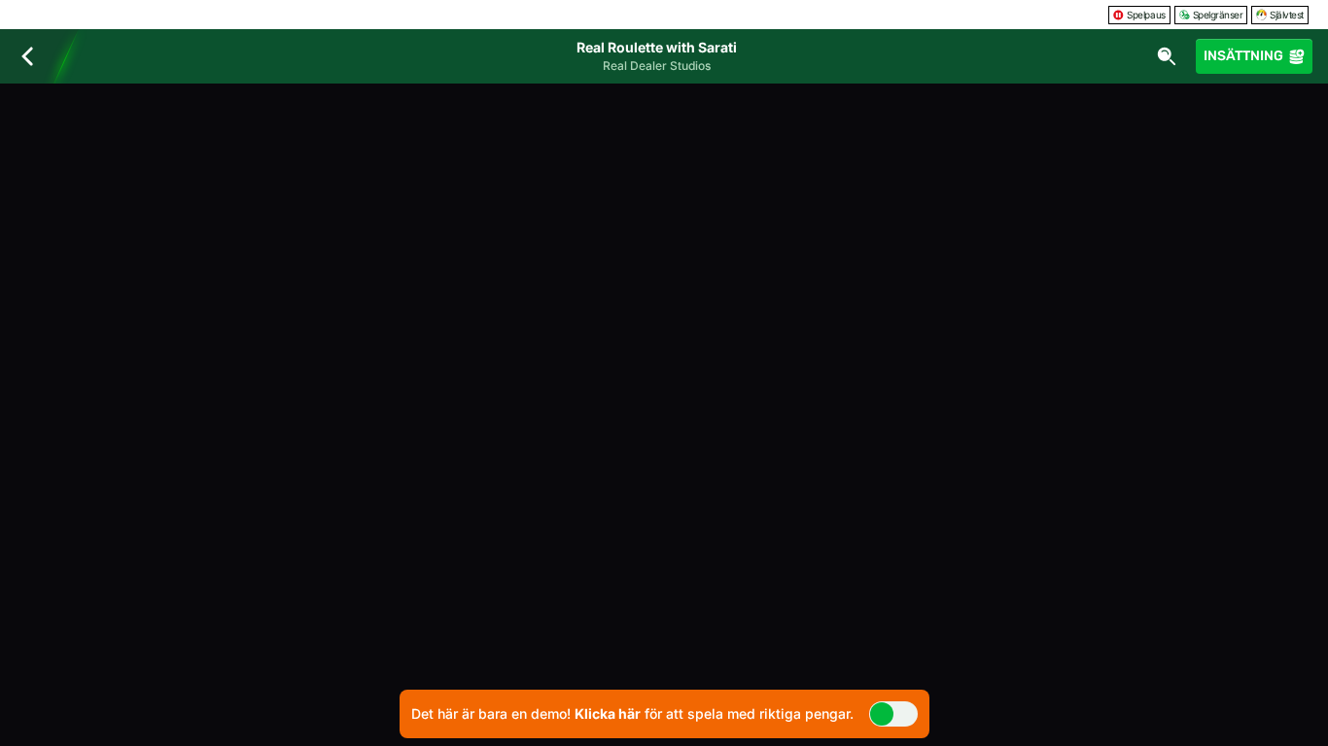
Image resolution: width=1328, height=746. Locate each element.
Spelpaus (1146, 14)
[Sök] (1166, 56)
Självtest (1287, 14)
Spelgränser (1218, 14)
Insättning (1243, 56)
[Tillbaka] (27, 56)
